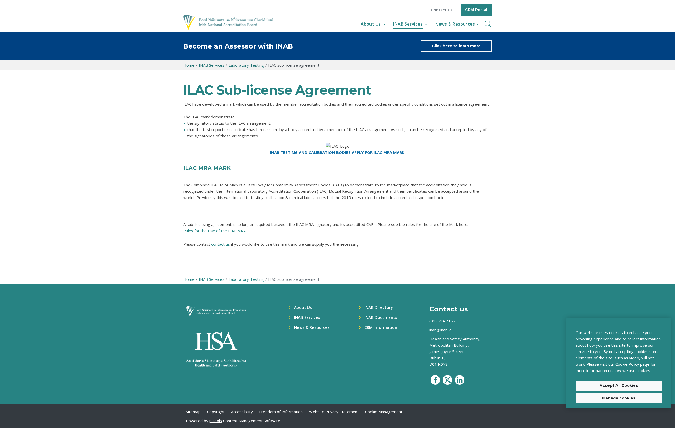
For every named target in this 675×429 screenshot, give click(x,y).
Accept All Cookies (619, 385)
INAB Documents (380, 317)
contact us (220, 244)
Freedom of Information (281, 411)
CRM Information (380, 327)
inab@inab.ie (440, 329)
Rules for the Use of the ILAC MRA (214, 230)
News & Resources (455, 24)
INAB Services (407, 24)
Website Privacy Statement (334, 411)
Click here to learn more (456, 46)
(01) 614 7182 (442, 321)
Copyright (216, 411)
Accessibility (242, 411)
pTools (215, 420)
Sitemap (193, 411)
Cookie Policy (627, 364)
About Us (370, 24)
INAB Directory (378, 307)
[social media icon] (435, 380)
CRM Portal (476, 9)
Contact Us (442, 10)
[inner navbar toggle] (488, 24)
